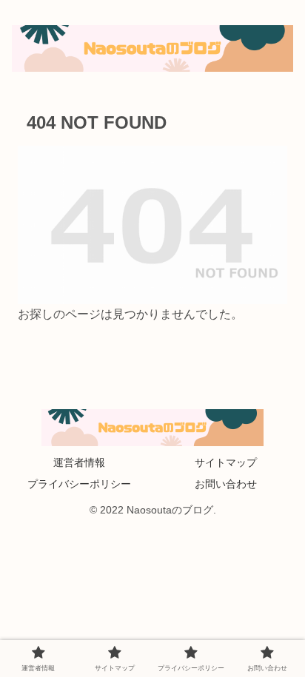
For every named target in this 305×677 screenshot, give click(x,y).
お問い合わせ (226, 484)
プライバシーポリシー (79, 484)
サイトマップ (226, 462)
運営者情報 (79, 462)
